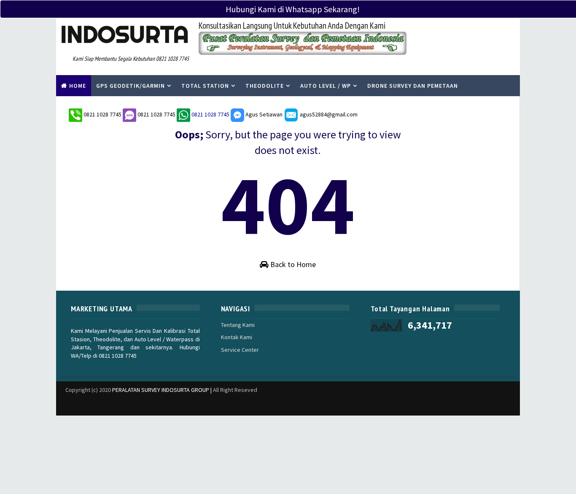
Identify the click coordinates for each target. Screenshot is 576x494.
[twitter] (421, 405)
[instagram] (450, 405)
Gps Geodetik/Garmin (130, 85)
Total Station (205, 85)
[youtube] (494, 405)
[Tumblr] (406, 400)
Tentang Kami (238, 325)
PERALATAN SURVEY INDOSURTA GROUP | (162, 390)
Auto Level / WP (325, 85)
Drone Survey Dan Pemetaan (412, 85)
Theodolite (264, 85)
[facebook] (435, 405)
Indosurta (124, 34)
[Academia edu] (376, 400)
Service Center (240, 350)
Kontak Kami (236, 337)
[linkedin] (391, 405)
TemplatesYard (62, 400)
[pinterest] (509, 405)
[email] (480, 405)
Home (77, 85)
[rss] (465, 405)
